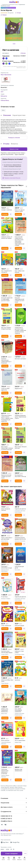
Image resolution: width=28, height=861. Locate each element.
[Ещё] (25, 853)
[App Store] (5, 842)
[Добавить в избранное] (10, 214)
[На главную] (14, 3)
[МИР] (2, 849)
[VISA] (7, 849)
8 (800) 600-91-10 (6, 816)
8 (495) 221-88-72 (6, 818)
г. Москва (23, 53)
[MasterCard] (11, 849)
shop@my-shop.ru (6, 821)
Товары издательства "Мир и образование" (12, 186)
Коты (3, 110)
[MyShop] (6, 831)
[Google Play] (14, 842)
